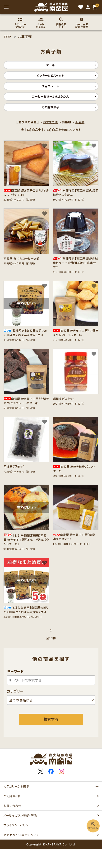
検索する (51, 719)
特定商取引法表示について (21, 835)
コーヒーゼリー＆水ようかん (50, 96)
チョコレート (50, 86)
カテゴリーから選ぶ (16, 786)
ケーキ (50, 65)
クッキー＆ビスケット (50, 75)
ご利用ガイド (12, 796)
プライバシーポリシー (17, 825)
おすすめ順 (50, 122)
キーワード (15, 671)
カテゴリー (15, 691)
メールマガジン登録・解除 (20, 815)
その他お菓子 (50, 107)
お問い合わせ (12, 806)
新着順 (79, 122)
